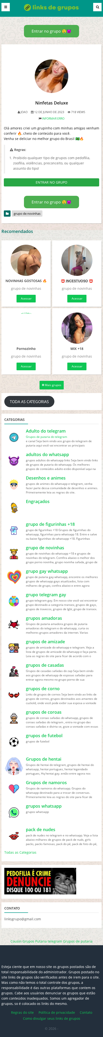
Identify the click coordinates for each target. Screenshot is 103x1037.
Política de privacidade (57, 1012)
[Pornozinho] (26, 328)
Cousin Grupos (22, 941)
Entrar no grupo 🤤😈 (51, 31)
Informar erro (53, 118)
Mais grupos (52, 385)
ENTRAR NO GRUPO (51, 182)
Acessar (26, 298)
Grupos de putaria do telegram (46, 437)
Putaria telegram (48, 941)
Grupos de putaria (77, 941)
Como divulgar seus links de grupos (51, 1018)
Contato (86, 1012)
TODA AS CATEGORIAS (29, 401)
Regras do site (22, 1012)
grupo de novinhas (27, 213)
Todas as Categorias (20, 852)
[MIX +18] (77, 328)
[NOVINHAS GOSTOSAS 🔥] (26, 260)
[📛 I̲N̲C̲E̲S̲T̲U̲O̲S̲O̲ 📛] (77, 260)
